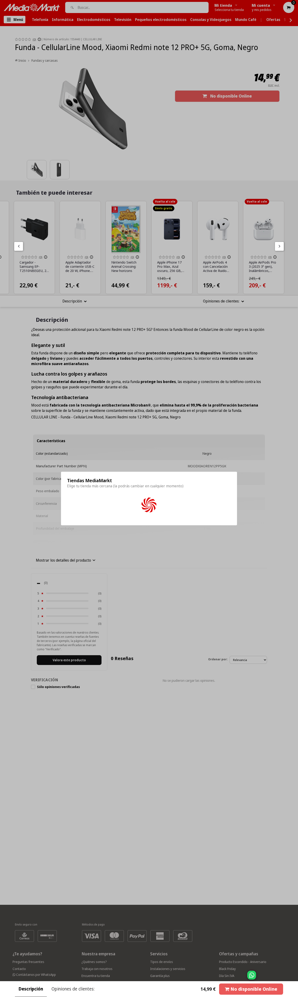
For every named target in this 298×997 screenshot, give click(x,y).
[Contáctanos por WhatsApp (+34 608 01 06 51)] (293, 977)
